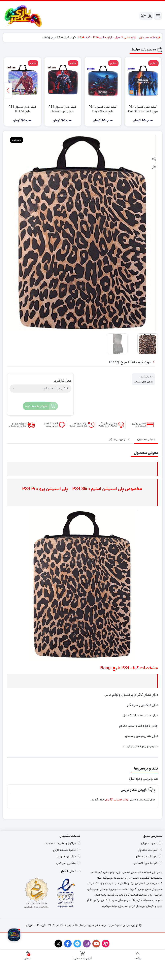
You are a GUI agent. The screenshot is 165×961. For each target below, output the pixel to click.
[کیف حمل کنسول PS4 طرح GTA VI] (22, 80)
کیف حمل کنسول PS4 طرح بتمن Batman (62, 109)
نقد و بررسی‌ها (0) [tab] (119, 439)
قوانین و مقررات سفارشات (60, 843)
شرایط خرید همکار (146, 856)
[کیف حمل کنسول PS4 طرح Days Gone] (103, 80)
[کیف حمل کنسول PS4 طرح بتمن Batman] (62, 80)
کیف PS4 (84, 37)
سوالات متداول (147, 850)
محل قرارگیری (62, 380)
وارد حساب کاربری (116, 799)
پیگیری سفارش (66, 856)
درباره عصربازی (148, 843)
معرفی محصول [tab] (146, 439)
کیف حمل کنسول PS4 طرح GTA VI (22, 109)
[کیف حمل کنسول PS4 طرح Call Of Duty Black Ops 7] (143, 80)
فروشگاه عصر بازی (149, 37)
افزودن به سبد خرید (36, 406)
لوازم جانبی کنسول (125, 37)
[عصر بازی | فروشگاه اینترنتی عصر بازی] (23, 16)
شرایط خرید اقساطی (145, 863)
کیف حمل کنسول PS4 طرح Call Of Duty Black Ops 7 (143, 109)
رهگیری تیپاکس (66, 863)
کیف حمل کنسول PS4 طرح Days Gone (103, 109)
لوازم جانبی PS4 (102, 37)
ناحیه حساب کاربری (64, 850)
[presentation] (8, 90)
